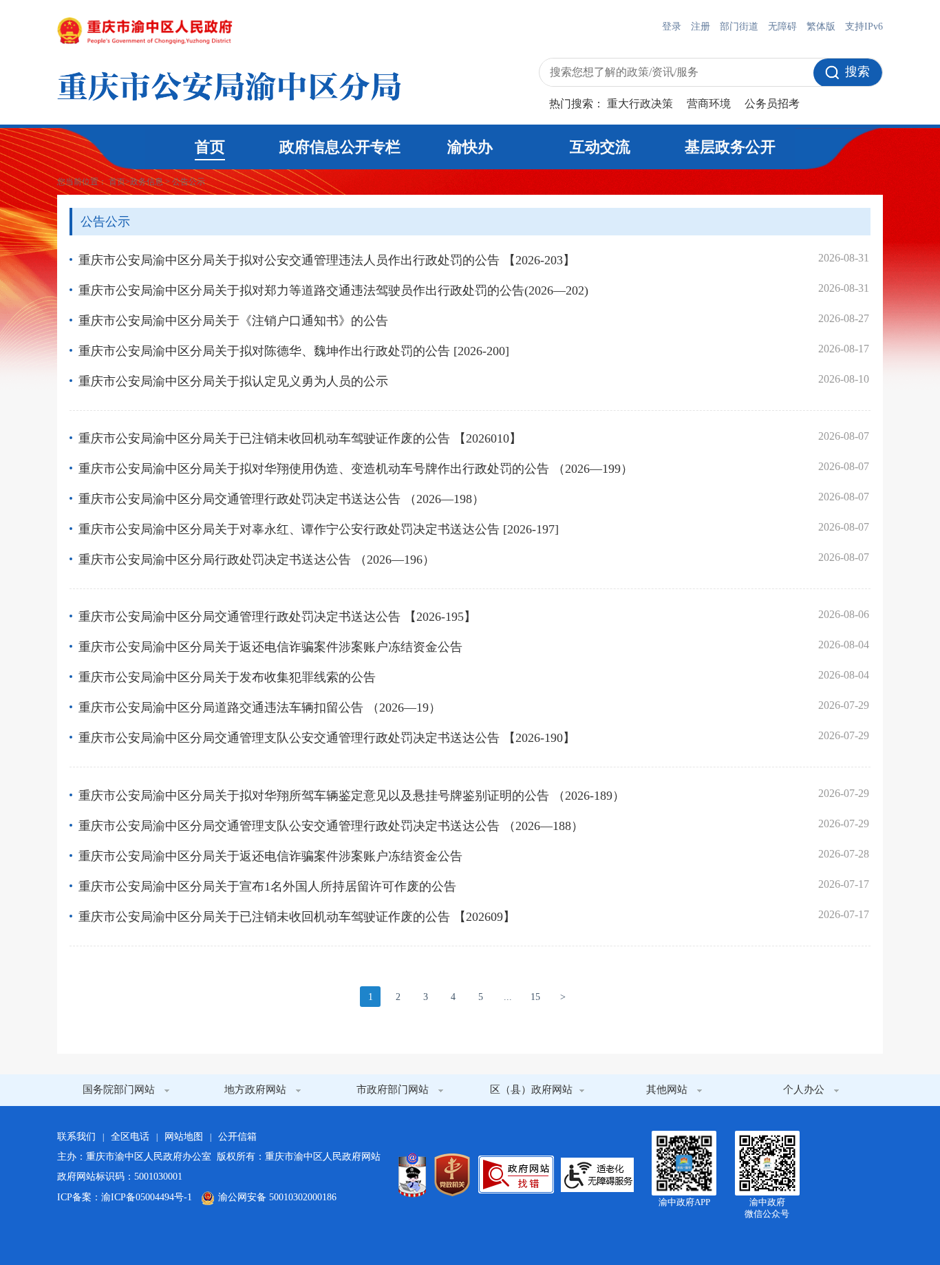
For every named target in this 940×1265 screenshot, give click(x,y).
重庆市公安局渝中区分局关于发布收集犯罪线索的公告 (227, 677)
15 (535, 997)
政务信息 (146, 182)
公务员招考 (772, 103)
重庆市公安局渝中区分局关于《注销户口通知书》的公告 (233, 321)
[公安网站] (412, 1175)
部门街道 (739, 26)
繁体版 (821, 26)
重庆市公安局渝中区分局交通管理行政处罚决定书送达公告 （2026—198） (281, 499)
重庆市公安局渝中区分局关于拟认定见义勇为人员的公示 (233, 381)
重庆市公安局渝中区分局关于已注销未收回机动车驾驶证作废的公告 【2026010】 (300, 438)
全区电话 (130, 1136)
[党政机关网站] (452, 1174)
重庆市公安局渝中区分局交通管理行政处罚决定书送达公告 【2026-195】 (277, 617)
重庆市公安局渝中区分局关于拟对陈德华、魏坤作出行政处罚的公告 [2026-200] (293, 351)
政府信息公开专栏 (339, 147)
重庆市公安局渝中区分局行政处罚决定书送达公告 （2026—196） (256, 559)
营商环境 (709, 103)
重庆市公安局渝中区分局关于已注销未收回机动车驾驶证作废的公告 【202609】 (296, 917)
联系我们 (76, 1136)
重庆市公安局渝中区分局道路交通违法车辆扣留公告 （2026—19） (259, 707)
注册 (700, 26)
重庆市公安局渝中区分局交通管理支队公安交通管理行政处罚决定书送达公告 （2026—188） (331, 826)
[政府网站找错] (516, 1174)
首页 (210, 147)
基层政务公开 (730, 147)
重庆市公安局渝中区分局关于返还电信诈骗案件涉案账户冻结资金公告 (270, 647)
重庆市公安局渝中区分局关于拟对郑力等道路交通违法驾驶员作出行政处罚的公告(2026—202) (333, 290)
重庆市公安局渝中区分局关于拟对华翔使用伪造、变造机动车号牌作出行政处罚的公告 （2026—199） (355, 469)
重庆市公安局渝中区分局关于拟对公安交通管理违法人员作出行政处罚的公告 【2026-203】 (326, 260)
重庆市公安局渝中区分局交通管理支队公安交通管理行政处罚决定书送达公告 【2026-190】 (326, 738)
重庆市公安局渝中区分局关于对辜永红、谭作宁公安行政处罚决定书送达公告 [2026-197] (318, 529)
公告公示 (188, 182)
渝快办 (470, 147)
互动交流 (600, 147)
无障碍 (782, 26)
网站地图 (183, 1136)
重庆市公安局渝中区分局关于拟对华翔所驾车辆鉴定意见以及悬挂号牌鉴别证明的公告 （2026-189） (351, 795)
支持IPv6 (864, 26)
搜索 (857, 71)
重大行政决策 (640, 103)
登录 (671, 26)
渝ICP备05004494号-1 (146, 1197)
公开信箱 (237, 1136)
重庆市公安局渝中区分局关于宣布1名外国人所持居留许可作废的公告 (267, 886)
